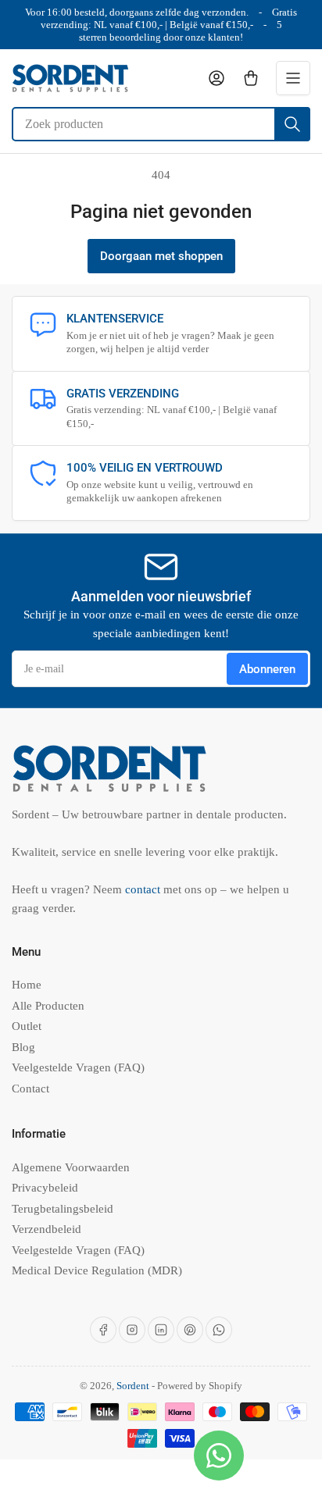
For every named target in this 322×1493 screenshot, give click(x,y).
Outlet (26, 1026)
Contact (30, 1088)
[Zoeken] (292, 124)
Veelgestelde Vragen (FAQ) (78, 1067)
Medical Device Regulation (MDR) (97, 1270)
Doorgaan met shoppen (161, 256)
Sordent (132, 1385)
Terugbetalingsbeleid (62, 1209)
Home (26, 984)
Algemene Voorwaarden (71, 1167)
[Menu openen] (293, 78)
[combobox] (161, 124)
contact (144, 889)
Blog (23, 1047)
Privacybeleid (45, 1187)
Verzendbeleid (46, 1229)
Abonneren (267, 669)
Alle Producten (48, 1005)
